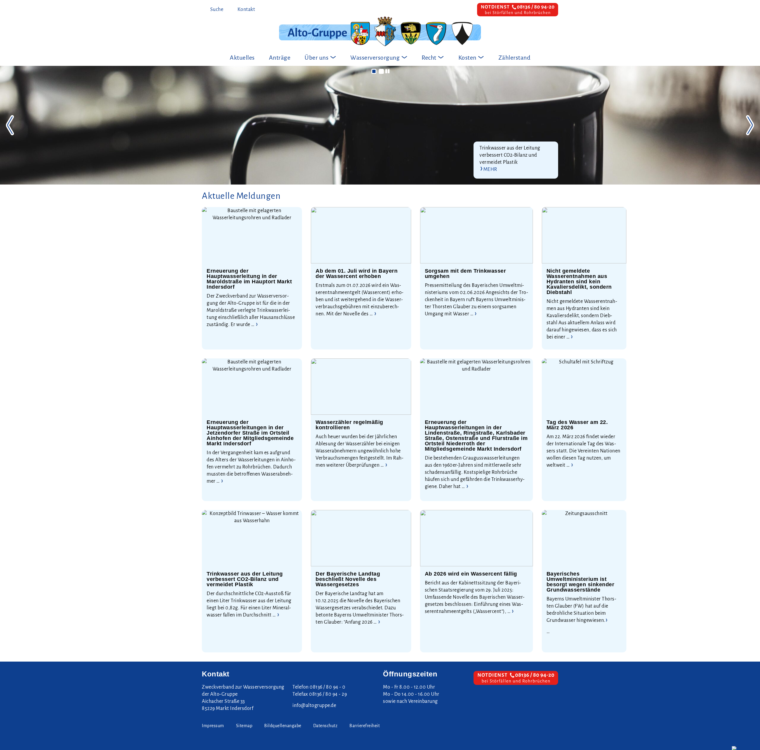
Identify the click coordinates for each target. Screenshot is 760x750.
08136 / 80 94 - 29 (328, 694)
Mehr (490, 169)
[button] (373, 71)
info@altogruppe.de (314, 705)
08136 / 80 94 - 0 (328, 687)
